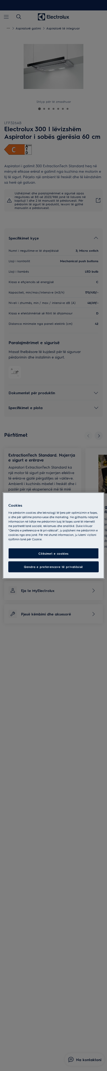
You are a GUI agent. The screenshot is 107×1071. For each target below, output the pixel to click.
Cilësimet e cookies (53, 553)
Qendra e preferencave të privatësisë (53, 567)
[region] (53, 535)
